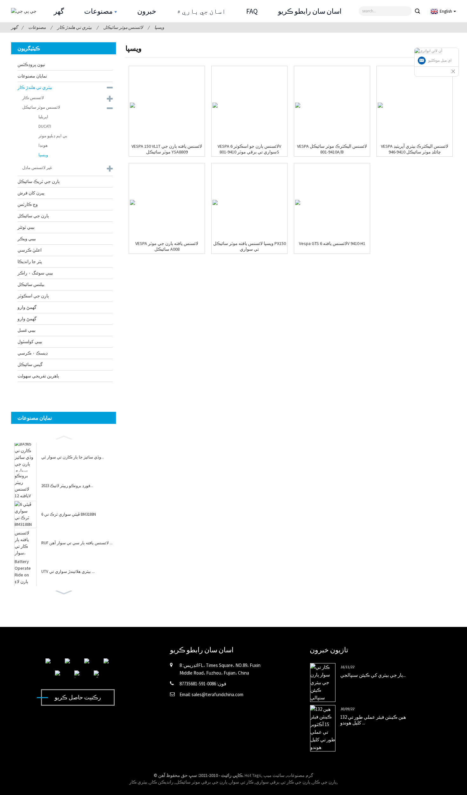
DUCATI (44, 126)
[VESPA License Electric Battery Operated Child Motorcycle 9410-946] (380, 105)
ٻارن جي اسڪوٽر (33, 296)
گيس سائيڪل (30, 364)
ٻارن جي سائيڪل (33, 216)
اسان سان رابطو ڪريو (310, 11)
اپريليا (43, 116)
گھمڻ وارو (27, 307)
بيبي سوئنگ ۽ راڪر (35, 273)
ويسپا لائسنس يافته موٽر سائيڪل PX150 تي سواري (249, 246)
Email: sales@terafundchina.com (211, 694)
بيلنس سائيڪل (30, 284)
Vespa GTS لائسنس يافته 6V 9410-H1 (332, 243)
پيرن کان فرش (30, 193)
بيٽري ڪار (138, 782)
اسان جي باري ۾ (201, 11)
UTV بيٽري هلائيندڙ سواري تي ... (68, 571)
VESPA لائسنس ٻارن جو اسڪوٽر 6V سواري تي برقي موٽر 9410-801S (249, 149)
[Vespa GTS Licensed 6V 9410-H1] (297, 202)
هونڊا (43, 145)
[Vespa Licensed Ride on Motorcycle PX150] (215, 202)
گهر (59, 11)
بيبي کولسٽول (29, 341)
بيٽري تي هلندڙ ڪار (74, 27)
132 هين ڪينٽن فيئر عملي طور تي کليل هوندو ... (373, 720)
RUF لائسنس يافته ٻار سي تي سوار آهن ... (76, 543)
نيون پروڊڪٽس (31, 64)
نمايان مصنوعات (32, 76)
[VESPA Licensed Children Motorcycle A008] (132, 202)
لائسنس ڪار (33, 97)
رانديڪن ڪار (161, 782)
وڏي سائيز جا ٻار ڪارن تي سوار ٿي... (72, 457)
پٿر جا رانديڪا (29, 261)
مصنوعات (98, 11)
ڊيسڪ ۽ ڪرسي (32, 353)
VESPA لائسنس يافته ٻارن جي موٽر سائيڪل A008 (166, 246)
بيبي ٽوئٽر (26, 227)
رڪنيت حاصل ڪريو (78, 697)
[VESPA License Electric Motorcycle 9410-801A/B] (297, 105)
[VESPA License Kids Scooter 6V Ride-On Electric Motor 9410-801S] (215, 105)
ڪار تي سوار (242, 782)
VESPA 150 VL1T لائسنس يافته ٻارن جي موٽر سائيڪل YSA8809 (167, 149)
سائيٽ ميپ (274, 775)
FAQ (252, 11)
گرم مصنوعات (300, 775)
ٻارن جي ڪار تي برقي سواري (283, 782)
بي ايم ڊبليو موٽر (52, 136)
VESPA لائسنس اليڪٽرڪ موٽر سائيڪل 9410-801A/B (332, 149)
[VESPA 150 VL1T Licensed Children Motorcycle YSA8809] (132, 105)
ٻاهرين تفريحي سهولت (38, 376)
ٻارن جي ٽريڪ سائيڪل (38, 181)
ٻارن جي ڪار (324, 782)
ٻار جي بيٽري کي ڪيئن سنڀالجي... (373, 675)
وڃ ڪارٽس (27, 204)
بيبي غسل (26, 330)
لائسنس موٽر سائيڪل (123, 27)
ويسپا (159, 27)
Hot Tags (253, 775)
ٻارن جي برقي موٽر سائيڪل (201, 782)
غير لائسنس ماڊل (37, 167)
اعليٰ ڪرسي (29, 250)
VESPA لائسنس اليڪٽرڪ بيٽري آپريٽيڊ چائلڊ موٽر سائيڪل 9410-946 (414, 149)
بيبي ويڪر (26, 238)
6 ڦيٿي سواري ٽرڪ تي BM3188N (68, 514)
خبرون (146, 11)
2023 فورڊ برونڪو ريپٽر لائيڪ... (67, 485)
